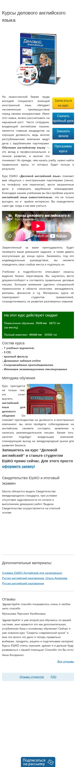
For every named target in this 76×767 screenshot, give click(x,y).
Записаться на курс (63, 103)
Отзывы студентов (32, 676)
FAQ (53, 676)
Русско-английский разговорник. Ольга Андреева (34, 578)
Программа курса (63, 149)
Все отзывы (65, 661)
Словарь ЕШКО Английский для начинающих (32, 572)
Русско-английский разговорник (23, 583)
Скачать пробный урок (63, 118)
